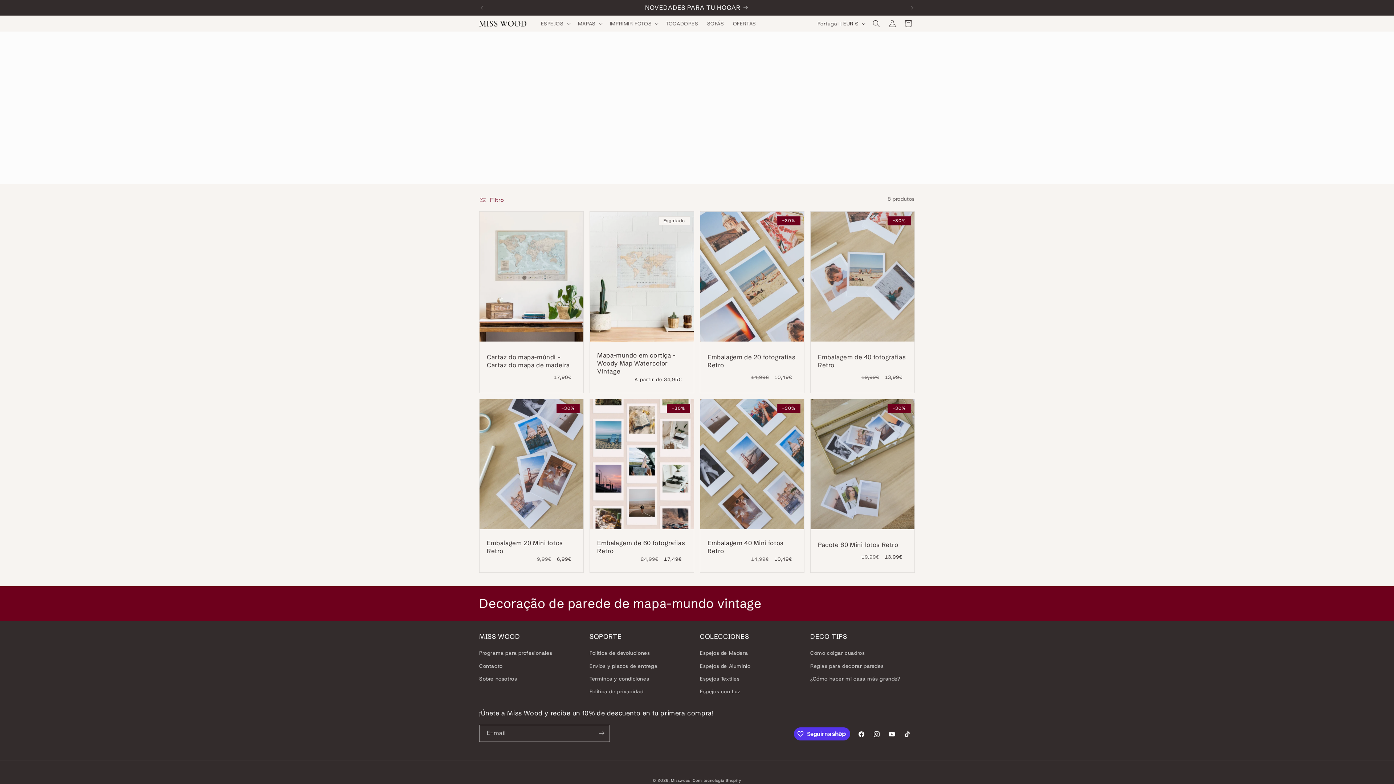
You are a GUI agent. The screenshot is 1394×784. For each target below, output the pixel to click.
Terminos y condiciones (619, 678)
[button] (555, 23)
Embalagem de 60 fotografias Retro (641, 547)
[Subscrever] (602, 733)
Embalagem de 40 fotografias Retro (862, 361)
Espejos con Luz (720, 691)
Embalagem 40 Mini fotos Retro (746, 547)
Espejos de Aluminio (725, 666)
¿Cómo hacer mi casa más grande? (855, 678)
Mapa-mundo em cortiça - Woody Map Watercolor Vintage (636, 363)
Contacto (491, 666)
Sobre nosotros (498, 678)
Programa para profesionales (515, 653)
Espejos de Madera (724, 653)
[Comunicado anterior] (482, 8)
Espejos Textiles (720, 678)
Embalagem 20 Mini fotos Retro (525, 547)
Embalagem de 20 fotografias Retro (751, 361)
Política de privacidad (616, 691)
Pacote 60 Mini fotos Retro (858, 544)
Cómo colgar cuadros (837, 653)
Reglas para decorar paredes (847, 666)
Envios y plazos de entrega (624, 666)
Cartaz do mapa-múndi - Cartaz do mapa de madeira (528, 361)
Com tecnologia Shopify (717, 780)
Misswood (681, 780)
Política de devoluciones (620, 653)
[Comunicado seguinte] (912, 8)
